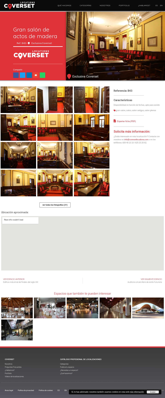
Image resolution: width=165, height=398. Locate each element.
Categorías (85, 5)
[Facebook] (133, 368)
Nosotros (105, 5)
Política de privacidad (26, 390)
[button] (16, 75)
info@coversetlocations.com (136, 140)
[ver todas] (18, 99)
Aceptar (153, 392)
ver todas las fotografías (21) (55, 205)
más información (137, 392)
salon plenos (150, 110)
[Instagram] (146, 368)
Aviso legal (9, 390)
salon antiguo (138, 110)
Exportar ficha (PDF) (126, 121)
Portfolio (124, 5)
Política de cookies (46, 390)
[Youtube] (139, 368)
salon (128, 110)
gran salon (120, 110)
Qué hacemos (64, 5)
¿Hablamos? (144, 5)
